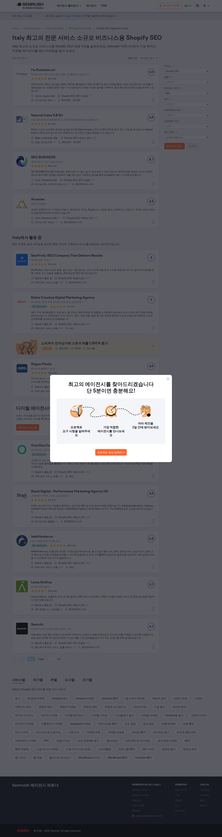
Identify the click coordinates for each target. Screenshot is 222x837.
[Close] (168, 379)
